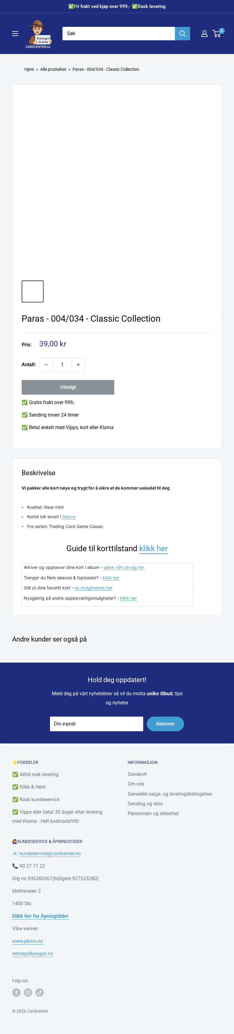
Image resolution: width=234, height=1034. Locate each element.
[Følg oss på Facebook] (16, 992)
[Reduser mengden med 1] (46, 364)
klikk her (153, 548)
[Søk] (182, 33)
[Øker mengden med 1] (78, 364)
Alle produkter (53, 69)
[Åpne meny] (15, 33)
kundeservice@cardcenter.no (50, 853)
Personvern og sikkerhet (153, 813)
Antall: (29, 364)
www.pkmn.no (27, 941)
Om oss (136, 784)
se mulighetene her (93, 587)
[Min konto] (204, 33)
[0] (217, 33)
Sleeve (69, 516)
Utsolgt (68, 387)
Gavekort (137, 774)
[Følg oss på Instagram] (28, 992)
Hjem (29, 69)
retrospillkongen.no (32, 953)
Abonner (165, 724)
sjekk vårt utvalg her (124, 567)
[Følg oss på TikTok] (39, 992)
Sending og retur (145, 804)
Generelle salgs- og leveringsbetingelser (170, 794)
